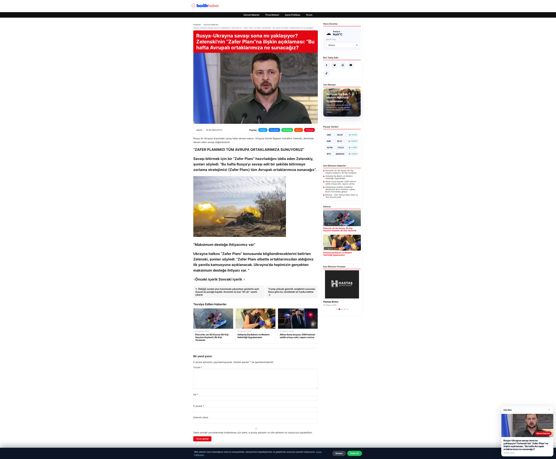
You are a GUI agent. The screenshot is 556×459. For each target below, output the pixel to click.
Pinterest (309, 130)
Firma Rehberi (272, 15)
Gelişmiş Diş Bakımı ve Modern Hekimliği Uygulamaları (339, 177)
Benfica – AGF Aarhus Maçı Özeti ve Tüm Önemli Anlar (341, 196)
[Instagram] (342, 65)
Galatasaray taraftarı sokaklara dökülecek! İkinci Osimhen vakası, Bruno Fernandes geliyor (340, 189)
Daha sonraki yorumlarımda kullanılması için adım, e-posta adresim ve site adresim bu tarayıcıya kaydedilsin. (252, 432)
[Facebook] (326, 65)
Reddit (298, 130)
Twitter (263, 130)
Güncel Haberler (252, 15)
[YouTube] (351, 65)
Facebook (274, 130)
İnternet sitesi (200, 417)
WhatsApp (287, 130)
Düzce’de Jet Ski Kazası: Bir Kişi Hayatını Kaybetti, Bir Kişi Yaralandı (340, 171)
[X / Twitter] (334, 65)
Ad (195, 394)
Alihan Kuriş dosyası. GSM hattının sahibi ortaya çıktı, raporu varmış (340, 182)
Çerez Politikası (292, 15)
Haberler (197, 24)
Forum (309, 15)
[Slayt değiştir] (337, 309)
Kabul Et (354, 453)
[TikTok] (326, 73)
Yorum (197, 367)
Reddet (339, 453)
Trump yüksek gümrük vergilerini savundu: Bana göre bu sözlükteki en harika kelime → (292, 291)
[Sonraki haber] (356, 93)
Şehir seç (331, 39)
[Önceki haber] (350, 93)
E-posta (198, 405)
